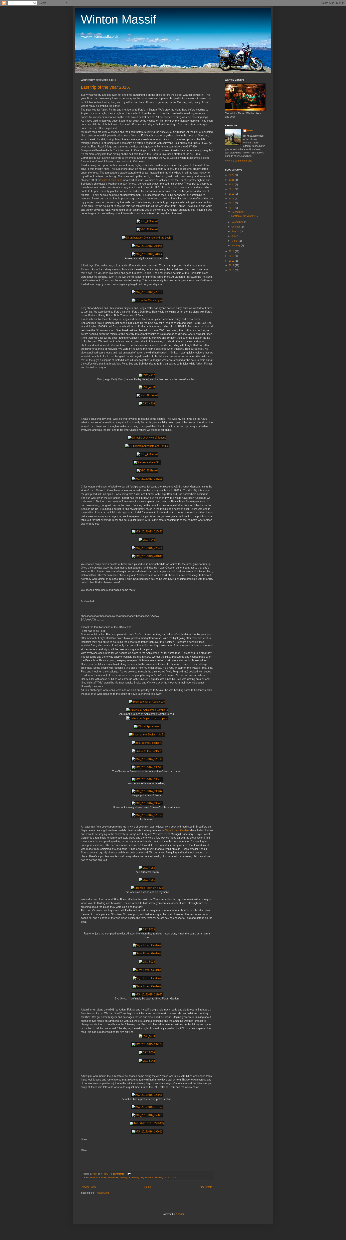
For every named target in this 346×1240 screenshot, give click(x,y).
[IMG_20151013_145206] (147, 478)
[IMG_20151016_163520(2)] (147, 1123)
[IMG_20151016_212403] (147, 1106)
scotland (149, 1177)
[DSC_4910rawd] (147, 395)
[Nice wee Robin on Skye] (147, 887)
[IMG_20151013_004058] (147, 245)
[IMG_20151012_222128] (147, 291)
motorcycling (138, 1177)
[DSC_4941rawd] (147, 470)
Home (147, 1187)
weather (158, 1177)
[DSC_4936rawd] (147, 454)
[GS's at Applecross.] (147, 726)
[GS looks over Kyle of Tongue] (147, 437)
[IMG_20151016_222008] (147, 1094)
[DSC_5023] (147, 929)
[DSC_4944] (147, 539)
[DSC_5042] (147, 1060)
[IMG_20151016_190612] (147, 1131)
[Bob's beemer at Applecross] (147, 701)
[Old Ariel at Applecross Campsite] (147, 709)
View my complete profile (238, 160)
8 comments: (117, 1174)
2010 (232, 270)
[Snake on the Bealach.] (147, 751)
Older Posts (205, 1187)
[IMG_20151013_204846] (147, 556)
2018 (232, 193)
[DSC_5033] (147, 1036)
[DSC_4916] (147, 403)
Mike (250, 130)
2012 (232, 260)
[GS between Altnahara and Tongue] (147, 445)
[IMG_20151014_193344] (147, 791)
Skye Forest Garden (177, 830)
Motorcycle (125, 1177)
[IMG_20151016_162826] (147, 1115)
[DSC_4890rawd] (147, 221)
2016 (232, 203)
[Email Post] (129, 1174)
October (236, 226)
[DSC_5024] (147, 961)
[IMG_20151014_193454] (147, 779)
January (236, 245)
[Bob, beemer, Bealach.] (147, 742)
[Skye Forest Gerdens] (147, 945)
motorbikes (113, 1177)
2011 (232, 265)
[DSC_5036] (147, 1052)
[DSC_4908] (147, 387)
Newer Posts (89, 1187)
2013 (232, 256)
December (237, 212)
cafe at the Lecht (112, 180)
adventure (95, 1177)
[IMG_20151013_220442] (147, 531)
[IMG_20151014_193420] (147, 803)
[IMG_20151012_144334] (147, 254)
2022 (232, 175)
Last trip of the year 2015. (105, 87)
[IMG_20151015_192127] (147, 1044)
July (233, 236)
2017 (232, 198)
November (237, 222)
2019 (232, 189)
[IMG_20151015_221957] (147, 994)
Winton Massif (118, 19)
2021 (232, 179)
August (235, 231)
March (235, 240)
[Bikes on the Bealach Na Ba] (147, 734)
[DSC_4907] (147, 375)
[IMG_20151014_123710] (147, 759)
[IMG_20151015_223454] (147, 547)
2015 (232, 208)
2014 (232, 251)
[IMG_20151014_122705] (147, 815)
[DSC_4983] (147, 867)
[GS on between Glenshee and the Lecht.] (147, 237)
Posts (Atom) (103, 1192)
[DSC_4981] (147, 879)
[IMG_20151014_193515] (147, 767)
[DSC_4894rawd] (147, 229)
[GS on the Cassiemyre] (147, 300)
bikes (103, 1177)
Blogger (179, 1214)
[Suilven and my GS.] (147, 462)
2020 (232, 184)
